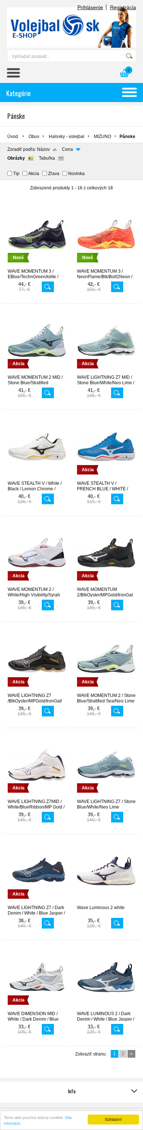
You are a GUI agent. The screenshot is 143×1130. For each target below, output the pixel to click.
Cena (67, 149)
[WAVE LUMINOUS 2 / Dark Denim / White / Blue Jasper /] (106, 1007)
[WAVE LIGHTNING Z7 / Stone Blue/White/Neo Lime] (106, 795)
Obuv (34, 136)
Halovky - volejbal (66, 136)
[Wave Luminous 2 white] (106, 901)
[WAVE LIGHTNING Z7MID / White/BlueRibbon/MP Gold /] (37, 795)
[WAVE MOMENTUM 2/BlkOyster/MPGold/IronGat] (106, 583)
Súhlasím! (113, 1119)
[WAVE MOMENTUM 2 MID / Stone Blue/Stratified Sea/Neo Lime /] (37, 371)
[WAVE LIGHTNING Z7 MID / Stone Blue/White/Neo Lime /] (106, 371)
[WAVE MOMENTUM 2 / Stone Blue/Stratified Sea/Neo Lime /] (106, 689)
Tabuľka (47, 158)
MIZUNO (102, 136)
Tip (16, 173)
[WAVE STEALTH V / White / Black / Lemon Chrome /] (37, 477)
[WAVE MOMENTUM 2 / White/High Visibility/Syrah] (37, 583)
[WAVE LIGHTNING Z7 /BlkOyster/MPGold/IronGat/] (37, 689)
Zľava (53, 173)
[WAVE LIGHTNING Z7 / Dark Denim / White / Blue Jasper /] (37, 901)
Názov (43, 149)
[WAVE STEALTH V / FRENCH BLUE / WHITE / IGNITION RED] (106, 477)
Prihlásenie (90, 7)
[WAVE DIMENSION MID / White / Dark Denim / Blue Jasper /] (37, 1007)
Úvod (12, 136)
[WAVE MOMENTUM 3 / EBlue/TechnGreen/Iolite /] (37, 265)
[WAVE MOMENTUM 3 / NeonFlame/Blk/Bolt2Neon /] (106, 265)
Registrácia (123, 7)
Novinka (76, 173)
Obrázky (16, 158)
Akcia (33, 173)
